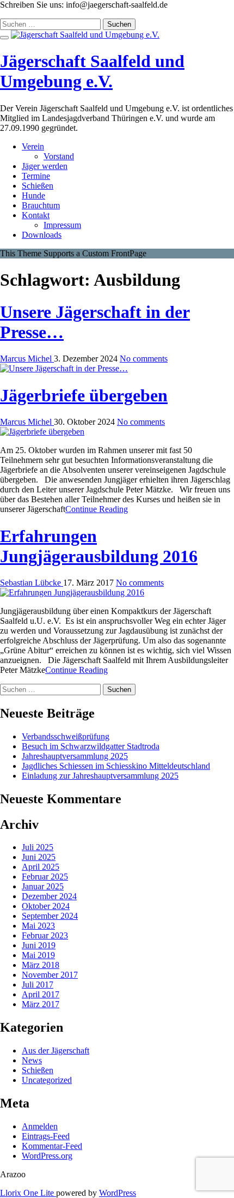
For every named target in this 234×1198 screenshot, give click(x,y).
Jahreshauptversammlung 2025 (75, 756)
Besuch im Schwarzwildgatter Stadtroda (90, 746)
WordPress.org (47, 1155)
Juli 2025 (37, 847)
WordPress (117, 1192)
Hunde (33, 195)
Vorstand (59, 156)
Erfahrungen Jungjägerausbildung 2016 (99, 546)
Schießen (37, 185)
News (32, 1060)
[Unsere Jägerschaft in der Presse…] (64, 368)
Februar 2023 (45, 935)
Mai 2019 (38, 955)
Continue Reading (96, 509)
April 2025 (40, 866)
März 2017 (40, 1004)
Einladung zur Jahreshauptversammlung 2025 (100, 775)
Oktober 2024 (46, 906)
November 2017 (50, 974)
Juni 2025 (39, 857)
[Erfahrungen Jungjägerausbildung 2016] (72, 592)
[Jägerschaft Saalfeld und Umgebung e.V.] (85, 34)
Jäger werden (44, 166)
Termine (36, 175)
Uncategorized (47, 1080)
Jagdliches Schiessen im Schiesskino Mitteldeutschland (116, 765)
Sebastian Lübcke (31, 582)
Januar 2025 (43, 886)
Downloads (41, 234)
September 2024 (50, 915)
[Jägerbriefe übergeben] (42, 431)
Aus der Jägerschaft (55, 1050)
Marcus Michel (27, 358)
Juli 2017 (37, 984)
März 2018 (40, 965)
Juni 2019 (39, 945)
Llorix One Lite (28, 1192)
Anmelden (40, 1126)
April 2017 (40, 994)
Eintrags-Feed (46, 1136)
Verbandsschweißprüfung (65, 736)
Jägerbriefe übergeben (84, 395)
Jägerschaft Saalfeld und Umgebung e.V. (92, 71)
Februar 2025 (45, 876)
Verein (33, 146)
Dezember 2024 (49, 896)
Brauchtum (41, 205)
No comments (144, 358)
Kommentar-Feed (52, 1146)
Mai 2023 (38, 925)
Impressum (62, 225)
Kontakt (36, 215)
